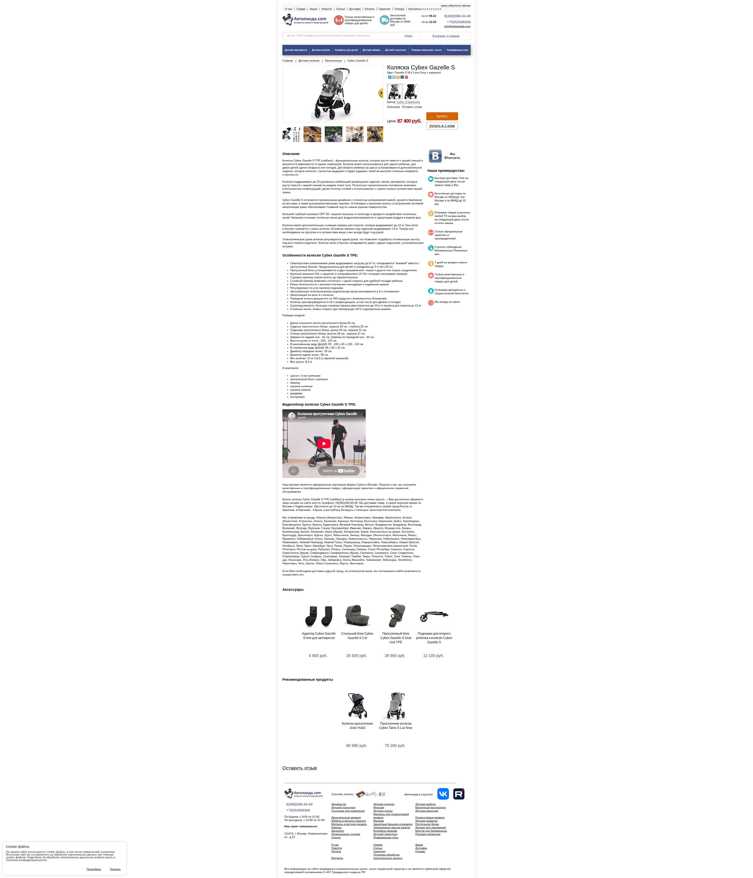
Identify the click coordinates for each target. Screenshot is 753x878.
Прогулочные (333, 60)
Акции (313, 8)
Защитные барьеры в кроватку (393, 824)
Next (380, 93)
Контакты (414, 8)
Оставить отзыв (412, 106)
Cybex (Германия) (408, 101)
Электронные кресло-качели (391, 827)
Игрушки (378, 807)
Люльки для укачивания (430, 827)
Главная (287, 60)
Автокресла (338, 804)
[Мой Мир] (402, 77)
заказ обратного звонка (456, 5)
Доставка (355, 8)
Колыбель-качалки (385, 830)
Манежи (378, 820)
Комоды (336, 827)
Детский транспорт (396, 50)
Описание (393, 106)
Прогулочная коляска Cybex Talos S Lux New (395, 725)
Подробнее (93, 869)
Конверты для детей (346, 50)
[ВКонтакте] (390, 77)
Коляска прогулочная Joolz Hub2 (357, 725)
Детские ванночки (426, 810)
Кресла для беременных (431, 830)
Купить (442, 116)
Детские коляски (321, 50)
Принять (115, 869)
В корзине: (446, 35)
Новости (326, 8)
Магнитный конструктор (430, 807)
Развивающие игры (457, 50)
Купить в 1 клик (442, 126)
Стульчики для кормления (348, 810)
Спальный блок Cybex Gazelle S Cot (357, 636)
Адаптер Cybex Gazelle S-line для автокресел (319, 636)
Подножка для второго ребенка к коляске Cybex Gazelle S (434, 638)
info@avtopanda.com (457, 26)
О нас (288, 8)
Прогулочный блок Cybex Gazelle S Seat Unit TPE (395, 638)
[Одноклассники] (398, 77)
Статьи (340, 8)
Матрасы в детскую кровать (349, 824)
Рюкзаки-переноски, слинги (426, 50)
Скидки (301, 8)
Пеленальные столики (345, 834)
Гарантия (384, 8)
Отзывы (399, 8)
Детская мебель (371, 50)
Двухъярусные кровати (346, 817)
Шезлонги (337, 830)
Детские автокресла (296, 50)
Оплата (369, 8)
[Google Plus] (406, 77)
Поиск (408, 35)
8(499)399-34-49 (457, 16)
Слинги (336, 837)
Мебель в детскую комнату (348, 820)
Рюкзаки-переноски (427, 834)
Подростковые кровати (430, 817)
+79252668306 (459, 22)
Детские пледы (383, 810)
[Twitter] (394, 77)
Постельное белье (427, 824)
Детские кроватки (426, 820)
